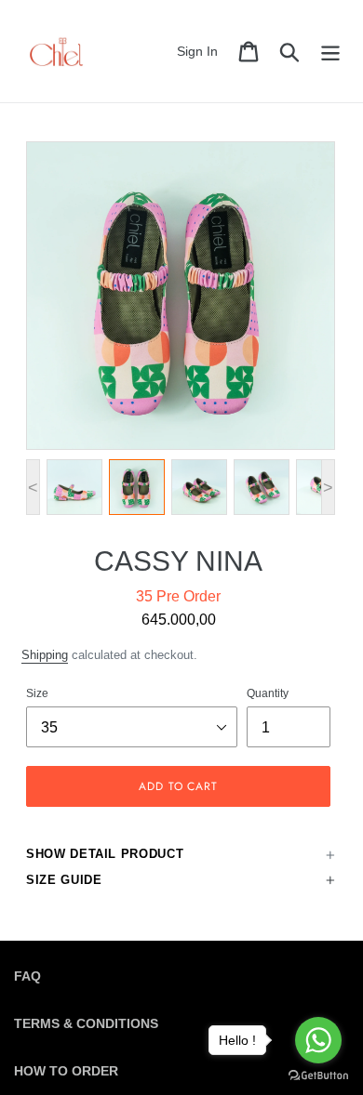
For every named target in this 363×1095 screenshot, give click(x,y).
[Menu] (330, 52)
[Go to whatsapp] (318, 1040)
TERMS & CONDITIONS (86, 1023)
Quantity (268, 693)
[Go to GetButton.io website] (318, 1076)
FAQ (27, 976)
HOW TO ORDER (66, 1070)
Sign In (202, 51)
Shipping (44, 655)
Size (37, 693)
